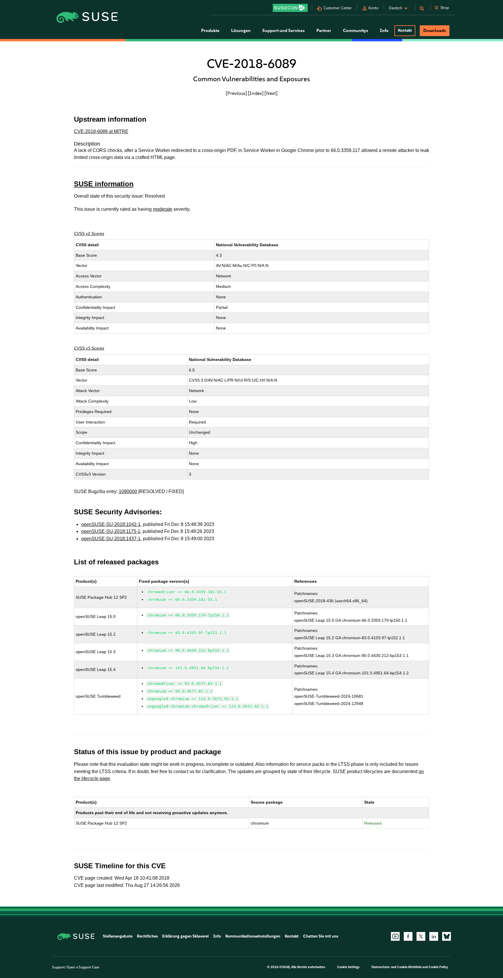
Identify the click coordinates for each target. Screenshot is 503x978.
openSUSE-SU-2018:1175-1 (110, 531)
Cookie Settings (348, 967)
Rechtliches (147, 936)
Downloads (434, 30)
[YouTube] (395, 936)
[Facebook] (408, 936)
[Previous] (236, 93)
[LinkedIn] (433, 936)
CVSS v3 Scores (89, 348)
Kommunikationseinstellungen (252, 936)
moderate (162, 209)
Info (217, 936)
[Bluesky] (446, 936)
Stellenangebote (117, 936)
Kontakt (405, 30)
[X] (421, 936)
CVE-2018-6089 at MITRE (101, 131)
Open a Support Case (82, 967)
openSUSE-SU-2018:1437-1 (111, 538)
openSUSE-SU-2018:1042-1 (111, 524)
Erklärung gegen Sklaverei (185, 936)
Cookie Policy (438, 967)
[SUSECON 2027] (290, 8)
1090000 (128, 491)
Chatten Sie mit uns (320, 936)
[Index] (255, 93)
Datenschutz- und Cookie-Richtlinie (396, 967)
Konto (374, 8)
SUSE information (104, 184)
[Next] (271, 93)
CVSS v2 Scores (89, 233)
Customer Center (337, 8)
